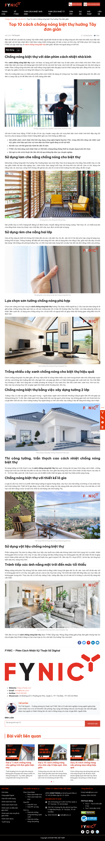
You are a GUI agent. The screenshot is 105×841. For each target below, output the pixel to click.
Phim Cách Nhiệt (29, 792)
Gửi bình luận (93, 724)
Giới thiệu (5, 792)
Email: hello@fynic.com (89, 792)
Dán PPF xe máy (33, 807)
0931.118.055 (21, 693)
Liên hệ (99, 13)
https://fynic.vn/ (24, 688)
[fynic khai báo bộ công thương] (89, 818)
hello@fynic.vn (65, 815)
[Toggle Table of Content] (17, 50)
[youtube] (87, 831)
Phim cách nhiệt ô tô (56, 13)
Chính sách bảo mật (9, 802)
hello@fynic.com (22, 690)
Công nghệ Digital (8, 795)
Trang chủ (4, 13)
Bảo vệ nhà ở (20, 19)
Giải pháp (89, 13)
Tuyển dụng (6, 822)
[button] (51, 781)
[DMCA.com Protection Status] (88, 812)
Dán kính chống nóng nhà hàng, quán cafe (34, 814)
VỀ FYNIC (16, 13)
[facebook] (82, 831)
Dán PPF (71, 13)
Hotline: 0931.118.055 (88, 795)
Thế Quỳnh (15, 35)
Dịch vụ (26, 810)
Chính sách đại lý (8, 819)
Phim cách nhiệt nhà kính (33, 13)
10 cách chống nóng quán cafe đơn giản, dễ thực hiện (71, 763)
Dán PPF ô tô (32, 805)
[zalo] (97, 831)
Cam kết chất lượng (9, 798)
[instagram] (92, 831)
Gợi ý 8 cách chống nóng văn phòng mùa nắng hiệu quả (38, 765)
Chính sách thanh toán (9, 805)
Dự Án (80, 13)
